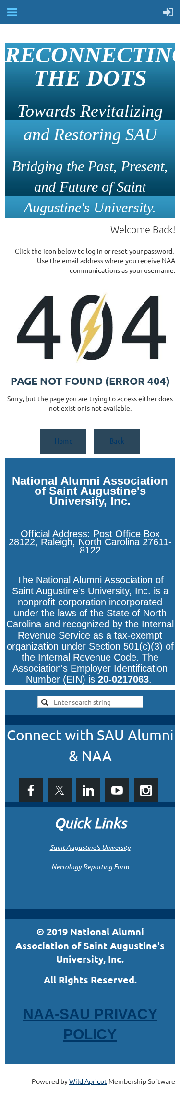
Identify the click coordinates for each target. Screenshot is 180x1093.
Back (116, 440)
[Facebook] (31, 790)
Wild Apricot (88, 1081)
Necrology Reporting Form (90, 866)
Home (63, 440)
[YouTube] (117, 790)
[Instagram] (146, 790)
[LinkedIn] (88, 790)
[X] (60, 790)
